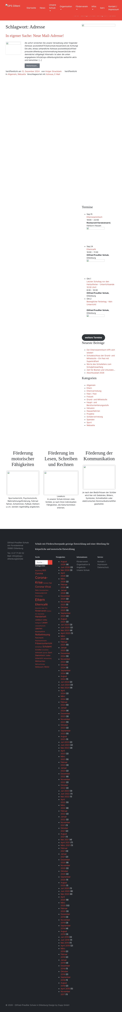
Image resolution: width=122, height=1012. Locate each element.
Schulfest (38, 650)
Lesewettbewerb (40, 626)
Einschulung (38, 596)
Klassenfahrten (93, 411)
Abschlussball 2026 (95, 373)
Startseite (31, 8)
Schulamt (47, 646)
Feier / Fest (92, 394)
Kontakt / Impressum (113, 8)
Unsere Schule (52, 6)
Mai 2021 (65, 839)
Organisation (66, 6)
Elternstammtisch (94, 217)
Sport (89, 422)
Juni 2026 (65, 567)
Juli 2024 (65, 682)
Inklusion (90, 408)
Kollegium (38, 623)
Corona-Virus (43, 586)
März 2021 (65, 845)
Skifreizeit (38, 652)
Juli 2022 (65, 791)
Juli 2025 (65, 624)
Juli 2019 (65, 937)
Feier (42, 608)
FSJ (46, 608)
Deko (37, 590)
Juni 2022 (65, 793)
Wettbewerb (39, 667)
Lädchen (38, 628)
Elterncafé (91, 249)
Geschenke (41, 614)
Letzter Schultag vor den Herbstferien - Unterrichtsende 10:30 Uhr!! (100, 284)
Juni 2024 (65, 685)
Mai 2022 (65, 796)
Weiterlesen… (32, 65)
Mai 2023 (65, 748)
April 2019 (65, 945)
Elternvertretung (94, 391)
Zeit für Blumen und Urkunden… (101, 370)
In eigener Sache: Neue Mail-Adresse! (35, 35)
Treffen (48, 655)
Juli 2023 (65, 742)
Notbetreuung (42, 634)
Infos (94, 6)
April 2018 (65, 988)
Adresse (49, 74)
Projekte (90, 414)
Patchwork (39, 638)
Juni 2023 (65, 745)
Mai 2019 (65, 943)
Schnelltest (38, 647)
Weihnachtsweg (40, 664)
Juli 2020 (65, 888)
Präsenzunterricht (43, 643)
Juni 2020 (65, 891)
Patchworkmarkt (41, 641)
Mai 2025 (65, 630)
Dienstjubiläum (43, 590)
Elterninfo (38, 608)
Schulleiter (45, 650)
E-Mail (57, 74)
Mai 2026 (65, 570)
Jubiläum (38, 620)
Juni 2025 (65, 627)
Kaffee (45, 620)
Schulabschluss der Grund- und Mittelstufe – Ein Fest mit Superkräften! (101, 358)
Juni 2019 (65, 940)
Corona (39, 573)
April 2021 (65, 842)
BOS (44, 570)
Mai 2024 (65, 687)
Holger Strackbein (53, 71)
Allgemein (12, 74)
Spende (45, 652)
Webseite (22, 74)
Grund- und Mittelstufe (97, 399)
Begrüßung (38, 570)
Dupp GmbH (63, 1005)
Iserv (102, 8)
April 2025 (65, 633)
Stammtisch (40, 655)
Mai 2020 (65, 894)
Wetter (46, 667)
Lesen (45, 622)
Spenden (90, 419)
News (42, 8)
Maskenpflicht (40, 631)
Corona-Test (47, 583)
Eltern (89, 388)
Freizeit (90, 396)
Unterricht (39, 658)
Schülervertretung (95, 416)
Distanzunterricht (41, 593)
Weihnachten (40, 661)
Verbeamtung (47, 658)
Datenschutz (103, 567)
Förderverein (82, 6)
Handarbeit (40, 616)
